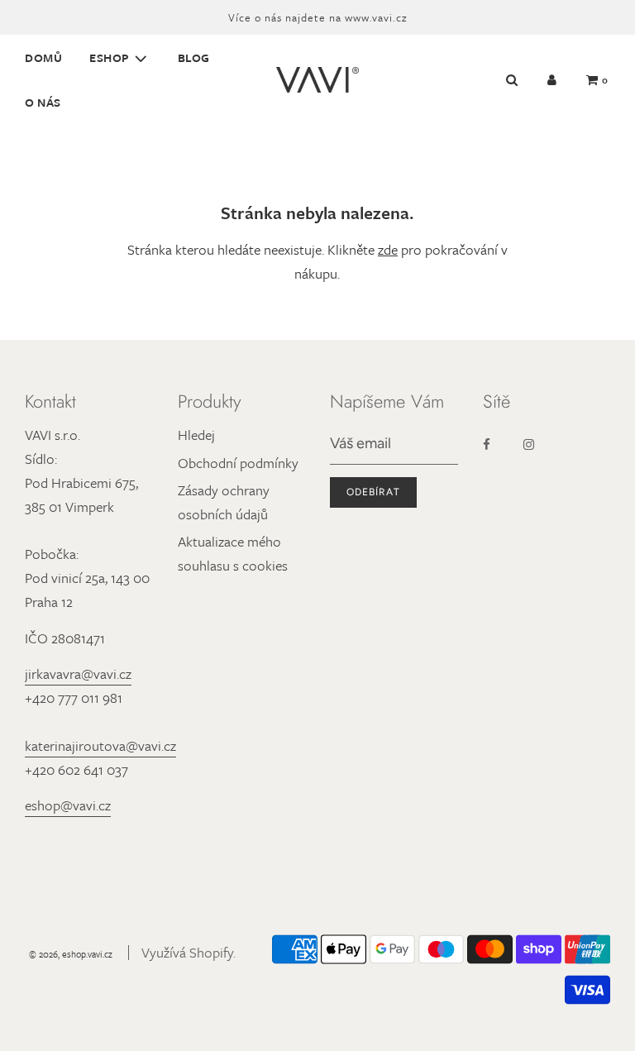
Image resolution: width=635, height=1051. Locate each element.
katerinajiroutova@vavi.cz (100, 745)
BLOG (194, 57)
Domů (43, 57)
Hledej (196, 434)
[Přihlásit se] (551, 79)
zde (388, 249)
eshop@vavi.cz (68, 805)
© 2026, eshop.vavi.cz (70, 954)
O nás (43, 102)
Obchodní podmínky (238, 462)
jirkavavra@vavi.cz (78, 673)
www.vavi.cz (376, 17)
